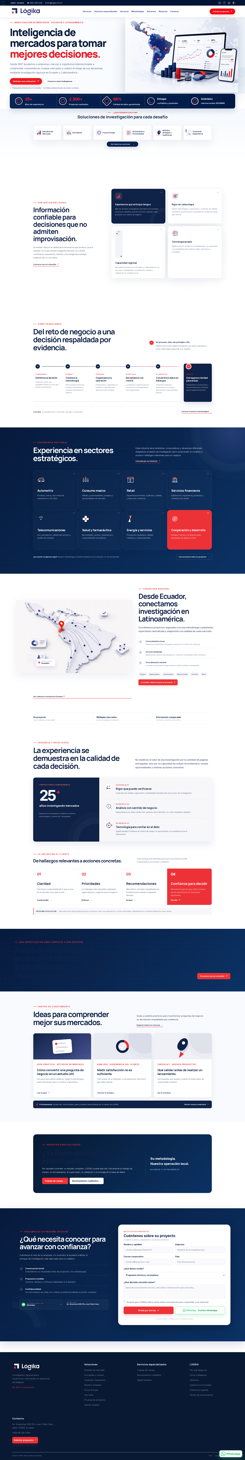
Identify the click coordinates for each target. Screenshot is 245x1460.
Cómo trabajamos (198, 1375)
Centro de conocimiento (201, 1395)
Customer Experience (94, 1380)
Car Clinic (89, 1395)
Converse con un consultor (46, 264)
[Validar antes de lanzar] (167, 132)
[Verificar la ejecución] (137, 132)
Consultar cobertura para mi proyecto (158, 682)
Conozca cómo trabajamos (61, 81)
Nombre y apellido (133, 1244)
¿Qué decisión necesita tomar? (139, 1282)
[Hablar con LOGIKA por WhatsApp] (230, 1453)
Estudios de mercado (94, 1370)
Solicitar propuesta (222, 11)
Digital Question (144, 1380)
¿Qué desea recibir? (134, 1268)
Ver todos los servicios (122, 144)
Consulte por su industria (148, 461)
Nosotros (163, 11)
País (177, 1256)
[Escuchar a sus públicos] (77, 132)
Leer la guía (43, 1093)
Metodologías (138, 11)
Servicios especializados (105, 11)
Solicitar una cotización (26, 81)
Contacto (174, 11)
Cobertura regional (199, 1390)
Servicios (87, 11)
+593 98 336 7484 (21, 1432)
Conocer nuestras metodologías (196, 411)
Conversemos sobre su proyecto (194, 557)
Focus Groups (91, 1390)
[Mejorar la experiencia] (107, 132)
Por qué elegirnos (198, 1370)
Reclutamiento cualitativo (86, 1181)
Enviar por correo (148, 1310)
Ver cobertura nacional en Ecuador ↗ (49, 696)
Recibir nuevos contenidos (196, 1104)
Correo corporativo (133, 1256)
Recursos (151, 11)
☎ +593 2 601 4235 (34, 3)
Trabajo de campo (55, 1181)
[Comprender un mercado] (47, 132)
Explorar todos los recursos (150, 1025)
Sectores (124, 11)
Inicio (210, 1455)
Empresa (179, 1244)
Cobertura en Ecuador (201, 1385)
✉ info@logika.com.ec (53, 3)
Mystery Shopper (92, 1385)
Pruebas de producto (94, 1400)
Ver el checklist (165, 1093)
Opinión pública (91, 1405)
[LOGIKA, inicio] (25, 11)
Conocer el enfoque (107, 1093)
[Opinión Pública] (197, 132)
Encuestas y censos (94, 1375)
